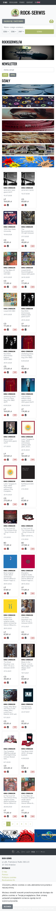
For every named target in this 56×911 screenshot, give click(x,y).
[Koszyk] (51, 21)
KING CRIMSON (9, 188)
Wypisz (13, 75)
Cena (13, 31)
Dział (5, 31)
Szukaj (39, 31)
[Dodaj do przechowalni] (8, 205)
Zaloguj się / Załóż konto (13, 21)
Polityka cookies (9, 877)
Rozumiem (7, 906)
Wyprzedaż (28, 161)
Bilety (28, 125)
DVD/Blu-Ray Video (28, 113)
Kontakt (30, 2)
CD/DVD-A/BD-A (28, 89)
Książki (28, 137)
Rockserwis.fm (8, 880)
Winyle (28, 101)
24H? (20, 31)
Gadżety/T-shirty (28, 149)
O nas (5, 2)
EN (36, 2)
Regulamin (13, 2)
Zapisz (5, 75)
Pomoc (21, 2)
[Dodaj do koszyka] (5, 205)
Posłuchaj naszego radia (28, 52)
